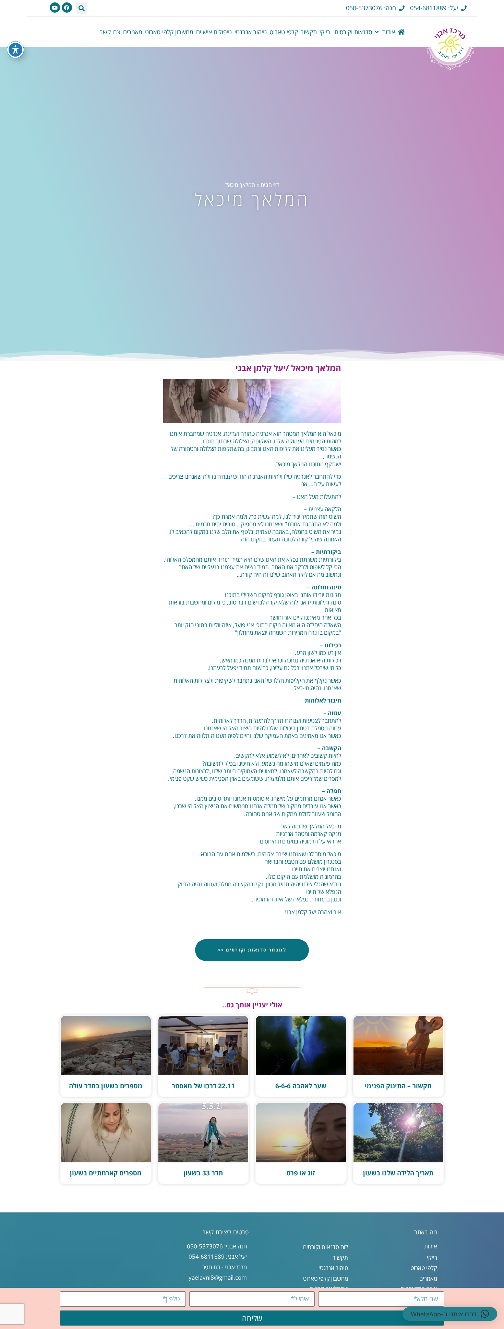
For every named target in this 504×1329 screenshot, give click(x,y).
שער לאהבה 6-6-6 (300, 1085)
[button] (81, 8)
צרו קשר (110, 32)
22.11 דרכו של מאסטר (203, 1085)
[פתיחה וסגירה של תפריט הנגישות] (15, 49)
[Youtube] (55, 7)
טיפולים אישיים (214, 32)
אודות (388, 32)
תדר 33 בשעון (203, 1173)
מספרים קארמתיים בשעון (106, 1173)
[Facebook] (67, 7)
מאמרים (132, 32)
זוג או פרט (300, 1173)
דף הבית (270, 185)
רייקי (325, 32)
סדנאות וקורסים (352, 32)
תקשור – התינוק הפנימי (398, 1085)
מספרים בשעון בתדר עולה (105, 1085)
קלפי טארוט (283, 32)
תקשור (309, 32)
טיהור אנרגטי (251, 32)
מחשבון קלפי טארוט (169, 32)
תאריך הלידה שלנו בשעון (398, 1173)
